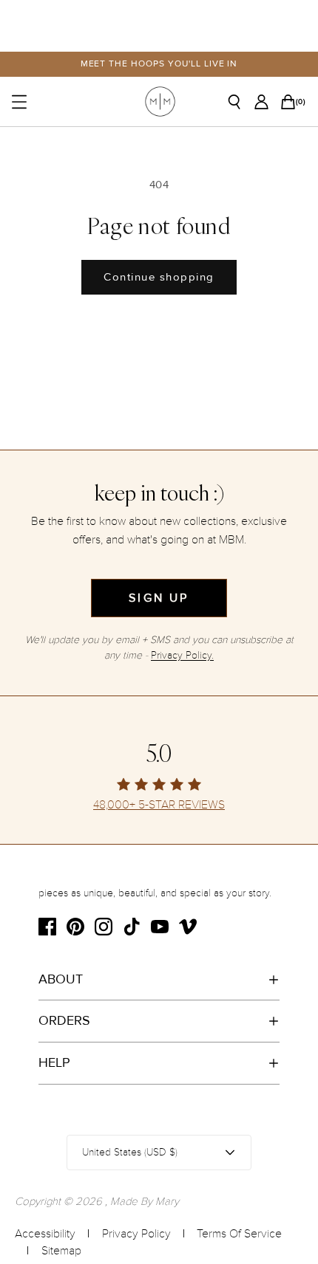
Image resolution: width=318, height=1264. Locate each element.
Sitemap (61, 1250)
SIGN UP (159, 598)
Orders (64, 1020)
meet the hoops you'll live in (159, 63)
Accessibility (45, 1233)
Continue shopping (159, 277)
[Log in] (265, 102)
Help (54, 1062)
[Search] (239, 102)
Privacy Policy (136, 1233)
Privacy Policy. (182, 655)
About (60, 979)
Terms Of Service (239, 1233)
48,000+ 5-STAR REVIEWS (159, 805)
